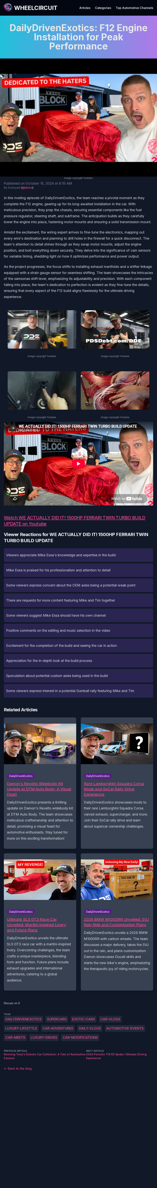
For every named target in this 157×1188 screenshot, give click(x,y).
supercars (57, 1019)
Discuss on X (12, 1003)
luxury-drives (44, 1037)
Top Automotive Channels (134, 8)
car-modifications (80, 1037)
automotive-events (125, 1028)
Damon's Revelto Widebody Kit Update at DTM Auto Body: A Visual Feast (39, 789)
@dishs (27, 187)
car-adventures (58, 1028)
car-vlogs (110, 1019)
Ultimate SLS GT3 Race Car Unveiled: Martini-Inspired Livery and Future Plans (36, 924)
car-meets (15, 1037)
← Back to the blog (18, 1068)
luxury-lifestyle (21, 1028)
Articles (84, 8)
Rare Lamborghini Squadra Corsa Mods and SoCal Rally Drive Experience (114, 789)
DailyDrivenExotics (23, 1019)
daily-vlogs (90, 1028)
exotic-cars (83, 1019)
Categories (103, 8)
